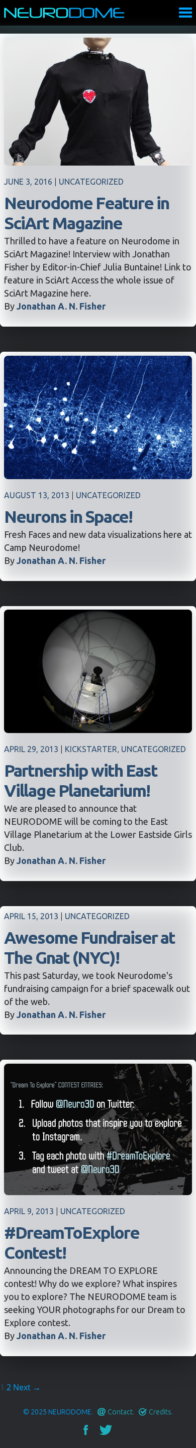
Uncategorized (91, 181)
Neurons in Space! (68, 516)
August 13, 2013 (36, 495)
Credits (160, 1412)
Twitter (106, 1430)
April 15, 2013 (31, 916)
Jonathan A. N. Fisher (61, 306)
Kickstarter (91, 749)
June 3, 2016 (28, 181)
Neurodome (64, 13)
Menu (185, 13)
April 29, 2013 (31, 749)
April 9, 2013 (29, 1211)
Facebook (85, 1430)
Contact (120, 1412)
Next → (27, 1387)
